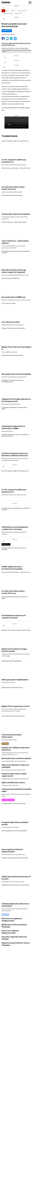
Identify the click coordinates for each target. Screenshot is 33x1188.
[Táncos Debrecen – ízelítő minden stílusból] (16, 229)
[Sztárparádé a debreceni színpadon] (16, 203)
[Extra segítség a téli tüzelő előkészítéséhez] (16, 838)
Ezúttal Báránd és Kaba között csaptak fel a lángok (14, 617)
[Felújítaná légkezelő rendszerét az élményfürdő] (16, 892)
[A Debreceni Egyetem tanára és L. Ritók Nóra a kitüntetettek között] (16, 442)
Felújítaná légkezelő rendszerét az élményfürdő (15, 905)
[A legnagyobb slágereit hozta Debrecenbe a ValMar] (16, 415)
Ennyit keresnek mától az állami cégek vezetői (14, 775)
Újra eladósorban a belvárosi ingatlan (16, 374)
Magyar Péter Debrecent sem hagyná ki (16, 348)
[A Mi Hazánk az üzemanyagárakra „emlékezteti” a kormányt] (16, 516)
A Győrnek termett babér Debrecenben (12, 736)
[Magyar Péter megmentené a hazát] (16, 695)
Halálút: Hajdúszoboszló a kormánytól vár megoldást (12, 568)
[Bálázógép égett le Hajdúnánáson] (16, 668)
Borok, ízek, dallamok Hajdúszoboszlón (10, 932)
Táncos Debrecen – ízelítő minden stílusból (15, 242)
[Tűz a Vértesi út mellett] (16, 311)
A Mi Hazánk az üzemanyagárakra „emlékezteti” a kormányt (15, 528)
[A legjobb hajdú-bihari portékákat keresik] (16, 811)
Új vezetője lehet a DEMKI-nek (13, 297)
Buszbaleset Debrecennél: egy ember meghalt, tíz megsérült (14, 271)
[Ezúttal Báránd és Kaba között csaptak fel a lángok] (16, 604)
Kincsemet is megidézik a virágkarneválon (12, 920)
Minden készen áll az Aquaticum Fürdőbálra (14, 926)
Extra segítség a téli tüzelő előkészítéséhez (12, 851)
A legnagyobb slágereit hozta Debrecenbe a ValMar (13, 427)
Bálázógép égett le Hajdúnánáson (15, 680)
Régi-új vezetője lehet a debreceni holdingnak (15, 766)
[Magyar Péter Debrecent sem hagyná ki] (16, 336)
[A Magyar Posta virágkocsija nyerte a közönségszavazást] (16, 388)
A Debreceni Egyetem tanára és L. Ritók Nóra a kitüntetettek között (15, 454)
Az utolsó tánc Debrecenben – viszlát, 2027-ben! (14, 188)
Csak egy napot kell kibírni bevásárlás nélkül (16, 790)
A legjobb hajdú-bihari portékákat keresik (15, 823)
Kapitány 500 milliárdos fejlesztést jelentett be (16, 749)
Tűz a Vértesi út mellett (11, 322)
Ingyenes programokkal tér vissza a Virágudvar (16, 944)
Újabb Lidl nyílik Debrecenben (13, 782)
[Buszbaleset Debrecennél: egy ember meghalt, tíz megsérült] (16, 259)
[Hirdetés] (16, 7)
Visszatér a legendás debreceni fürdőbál (14, 938)
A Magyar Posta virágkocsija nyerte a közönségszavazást (16, 400)
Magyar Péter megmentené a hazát (16, 706)
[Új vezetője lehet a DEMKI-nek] (16, 286)
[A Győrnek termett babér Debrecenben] (16, 723)
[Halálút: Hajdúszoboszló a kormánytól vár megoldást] (16, 555)
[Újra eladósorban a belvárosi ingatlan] (16, 363)
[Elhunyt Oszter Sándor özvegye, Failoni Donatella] (16, 637)
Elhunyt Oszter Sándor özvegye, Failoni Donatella (14, 650)
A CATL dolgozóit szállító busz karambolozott (14, 161)
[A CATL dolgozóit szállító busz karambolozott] (16, 148)
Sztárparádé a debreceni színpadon (16, 214)
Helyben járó (7, 30)
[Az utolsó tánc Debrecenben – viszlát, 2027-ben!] (16, 175)
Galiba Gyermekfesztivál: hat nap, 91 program (16, 878)
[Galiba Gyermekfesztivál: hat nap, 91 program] (16, 865)
